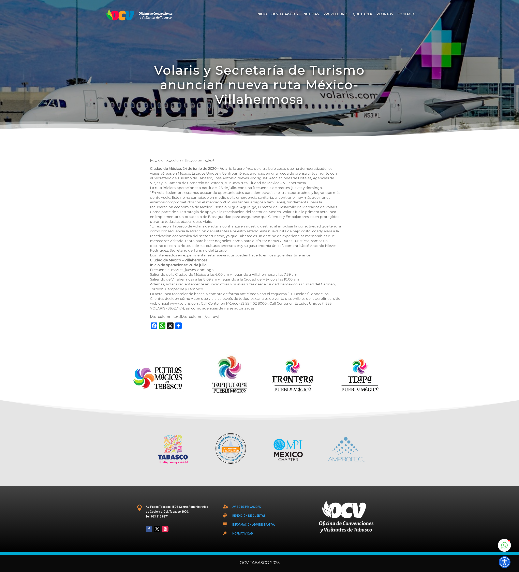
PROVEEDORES (336, 14)
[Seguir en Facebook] (149, 529)
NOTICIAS (311, 14)
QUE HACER (362, 14)
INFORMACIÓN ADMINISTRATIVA (253, 524)
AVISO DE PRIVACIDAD (246, 506)
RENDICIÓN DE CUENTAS (249, 515)
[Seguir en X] (157, 529)
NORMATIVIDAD (242, 533)
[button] (504, 545)
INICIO (262, 14)
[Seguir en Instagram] (165, 529)
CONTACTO (407, 14)
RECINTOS (385, 14)
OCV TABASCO (283, 14)
